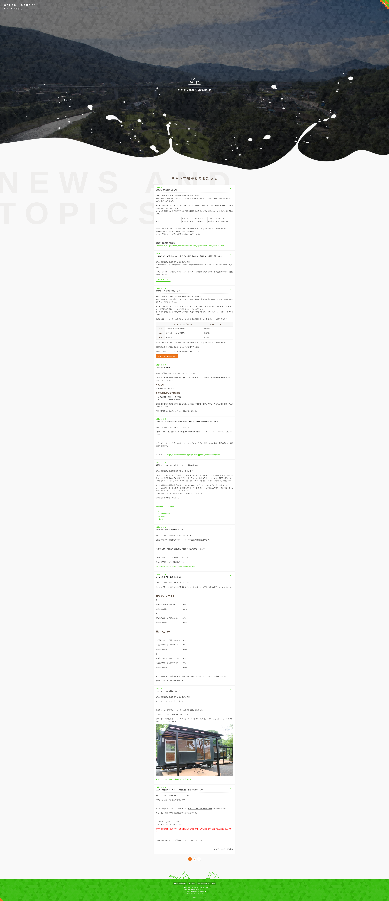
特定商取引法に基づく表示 (206, 883)
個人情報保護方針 (180, 883)
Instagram (161, 516)
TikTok (160, 519)
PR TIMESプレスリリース (165, 506)
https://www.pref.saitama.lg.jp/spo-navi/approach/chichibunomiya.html (194, 454)
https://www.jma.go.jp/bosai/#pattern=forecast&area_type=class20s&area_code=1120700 (190, 245)
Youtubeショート (164, 513)
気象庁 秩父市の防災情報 (166, 356)
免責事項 (191, 883)
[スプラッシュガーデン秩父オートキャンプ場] (20, 7)
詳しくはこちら (163, 280)
